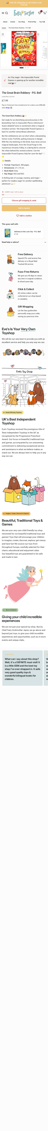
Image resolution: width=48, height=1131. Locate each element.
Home (4, 28)
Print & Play (32, 22)
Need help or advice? (10, 242)
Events (12, 22)
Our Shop (21, 22)
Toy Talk (42, 22)
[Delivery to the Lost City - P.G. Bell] (7, 233)
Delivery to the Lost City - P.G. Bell (27, 232)
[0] (44, 13)
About (5, 22)
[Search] (6, 13)
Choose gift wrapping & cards (24, 200)
